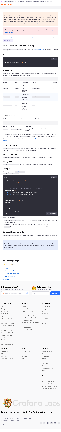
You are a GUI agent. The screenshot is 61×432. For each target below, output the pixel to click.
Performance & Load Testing (8, 332)
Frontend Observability (7, 328)
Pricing (3, 309)
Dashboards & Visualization (8, 323)
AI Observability (25, 306)
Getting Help (45, 365)
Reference (28, 37)
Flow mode (21, 37)
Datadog (44, 320)
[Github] (51, 423)
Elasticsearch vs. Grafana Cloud (50, 383)
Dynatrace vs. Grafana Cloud (49, 381)
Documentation (6, 37)
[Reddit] (58, 423)
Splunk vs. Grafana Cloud (48, 391)
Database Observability (7, 325)
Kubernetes (45, 318)
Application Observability (8, 318)
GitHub (3, 353)
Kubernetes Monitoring (7, 320)
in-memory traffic (32, 139)
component (23, 172)
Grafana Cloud (39, 412)
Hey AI (43, 370)
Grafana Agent (14, 37)
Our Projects (4, 351)
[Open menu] (58, 4)
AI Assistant (4, 313)
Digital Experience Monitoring (29, 317)
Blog (22, 353)
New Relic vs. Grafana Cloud (49, 386)
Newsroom (44, 358)
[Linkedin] (48, 423)
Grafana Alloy (34, 23)
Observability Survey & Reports (29, 361)
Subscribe (55, 293)
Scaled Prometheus (26, 320)
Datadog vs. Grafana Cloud (49, 379)
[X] (44, 423)
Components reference (37, 37)
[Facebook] (41, 423)
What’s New (4, 341)
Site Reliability (25, 325)
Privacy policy (50, 296)
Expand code (52, 213)
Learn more (49, 1)
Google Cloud (45, 313)
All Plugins (44, 309)
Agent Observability (6, 316)
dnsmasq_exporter (39, 49)
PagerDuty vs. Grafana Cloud (49, 388)
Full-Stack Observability (27, 309)
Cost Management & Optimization (30, 322)
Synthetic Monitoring (6, 330)
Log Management (26, 327)
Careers (44, 353)
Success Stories (46, 361)
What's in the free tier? (7, 311)
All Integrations (46, 306)
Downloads (4, 356)
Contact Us (45, 363)
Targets (23, 238)
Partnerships (45, 356)
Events (23, 358)
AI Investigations (5, 339)
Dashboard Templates (7, 358)
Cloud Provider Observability (28, 315)
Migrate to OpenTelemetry (28, 329)
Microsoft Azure (46, 316)
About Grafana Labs (47, 351)
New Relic (44, 323)
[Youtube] (55, 423)
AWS (43, 311)
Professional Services (47, 368)
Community (24, 356)
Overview (3, 306)
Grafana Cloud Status (7, 344)
